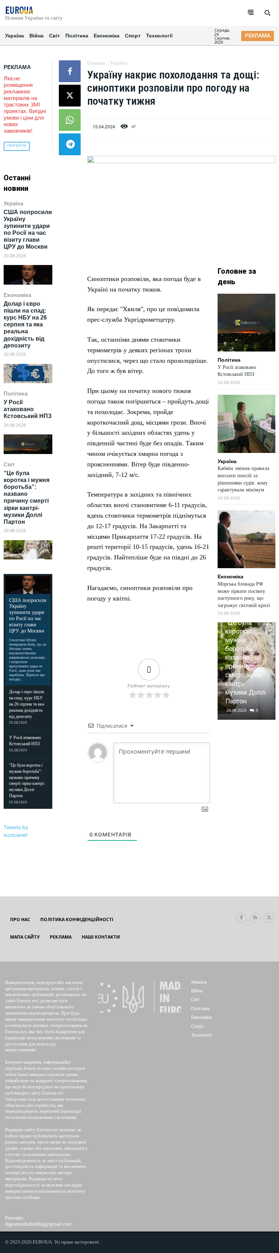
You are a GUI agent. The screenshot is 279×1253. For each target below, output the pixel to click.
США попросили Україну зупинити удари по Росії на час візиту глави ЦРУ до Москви (28, 229)
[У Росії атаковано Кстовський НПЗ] (28, 444)
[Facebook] (70, 71)
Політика (16, 393)
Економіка (17, 295)
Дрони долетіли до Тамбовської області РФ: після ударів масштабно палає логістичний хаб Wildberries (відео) (244, 657)
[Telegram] (70, 144)
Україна (13, 203)
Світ (9, 464)
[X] (70, 96)
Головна (96, 63)
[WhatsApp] (70, 120)
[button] (267, 12)
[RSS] (255, 918)
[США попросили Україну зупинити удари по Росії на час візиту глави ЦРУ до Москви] (28, 274)
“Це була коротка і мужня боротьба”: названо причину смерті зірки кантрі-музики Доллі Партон (26, 497)
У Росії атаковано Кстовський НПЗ (28, 409)
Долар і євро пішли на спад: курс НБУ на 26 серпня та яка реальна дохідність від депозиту (25, 325)
